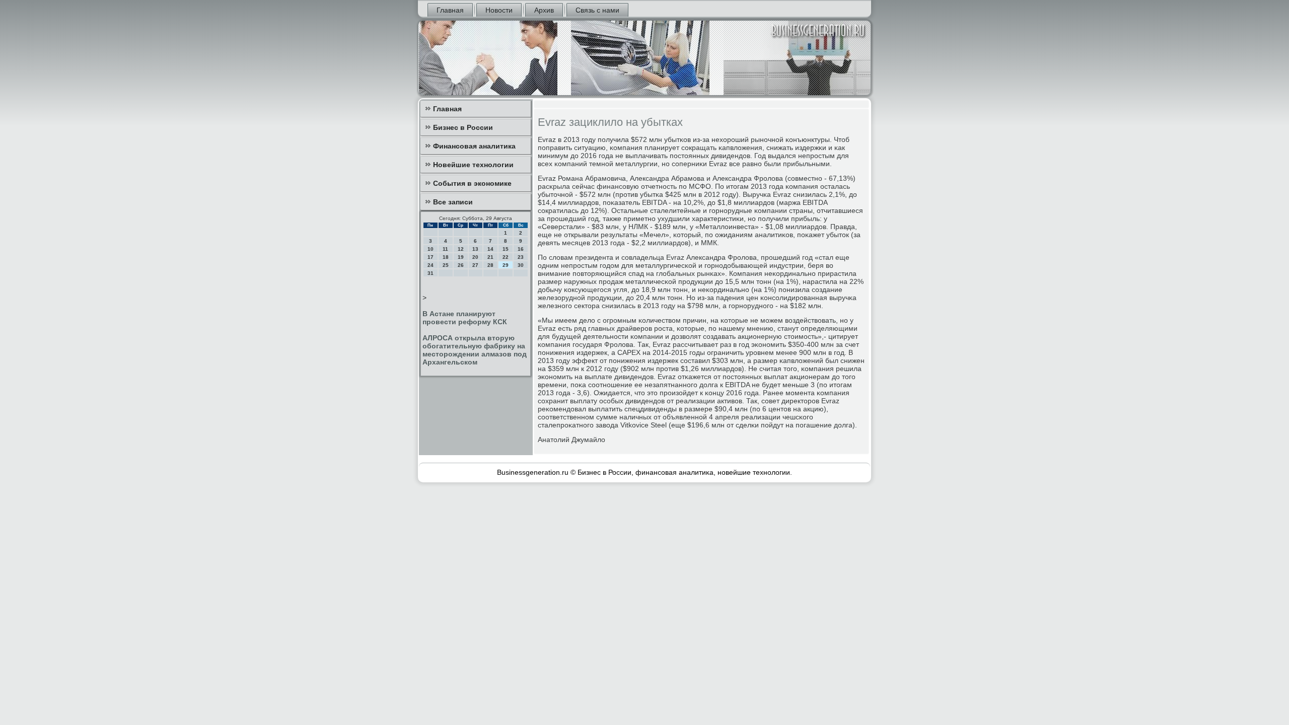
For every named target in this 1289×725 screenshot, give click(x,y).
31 (430, 273)
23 (521, 257)
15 (506, 249)
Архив (544, 10)
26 (461, 265)
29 (506, 265)
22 (506, 257)
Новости (499, 10)
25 (446, 265)
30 (521, 265)
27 (475, 265)
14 (490, 249)
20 (475, 257)
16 (521, 249)
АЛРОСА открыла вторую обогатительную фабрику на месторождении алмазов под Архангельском (474, 350)
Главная (450, 10)
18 (446, 257)
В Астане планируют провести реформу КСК (464, 318)
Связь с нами (597, 10)
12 (461, 249)
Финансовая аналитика (474, 146)
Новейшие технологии (473, 165)
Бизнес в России (463, 127)
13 (475, 249)
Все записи (453, 202)
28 (490, 265)
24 (430, 265)
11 (445, 249)
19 (461, 257)
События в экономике (472, 183)
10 (430, 249)
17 (430, 257)
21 (490, 257)
